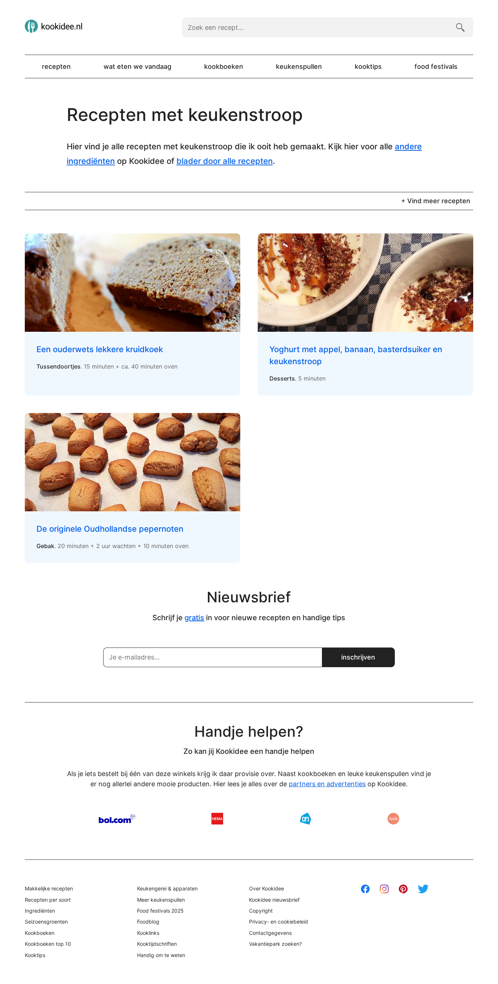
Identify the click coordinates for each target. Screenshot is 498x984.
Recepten (56, 66)
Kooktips (368, 66)
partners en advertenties (327, 784)
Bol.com (117, 818)
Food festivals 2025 (160, 911)
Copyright (261, 911)
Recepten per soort (48, 900)
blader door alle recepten (224, 161)
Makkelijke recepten (49, 888)
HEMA (217, 818)
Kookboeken (223, 66)
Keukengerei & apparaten (167, 888)
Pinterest (403, 889)
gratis (194, 617)
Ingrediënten (40, 911)
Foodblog (148, 921)
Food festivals (436, 66)
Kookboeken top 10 (48, 944)
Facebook (365, 889)
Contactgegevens (270, 933)
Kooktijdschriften (157, 944)
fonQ (393, 818)
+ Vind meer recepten (435, 201)
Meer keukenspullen (161, 900)
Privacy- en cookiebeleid (278, 921)
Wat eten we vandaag (137, 66)
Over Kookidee (266, 888)
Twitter (423, 889)
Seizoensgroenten (46, 921)
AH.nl (305, 818)
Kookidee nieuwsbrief (274, 900)
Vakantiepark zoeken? (275, 944)
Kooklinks (148, 933)
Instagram (384, 889)
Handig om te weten (161, 955)
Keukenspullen (299, 66)
